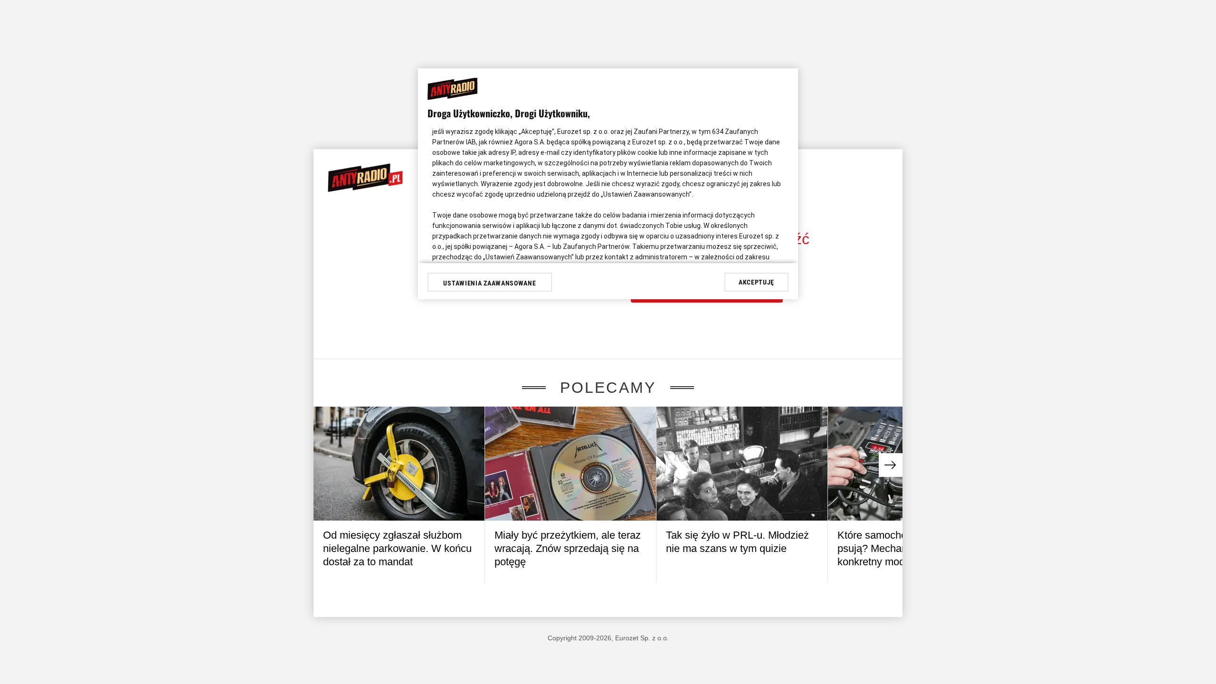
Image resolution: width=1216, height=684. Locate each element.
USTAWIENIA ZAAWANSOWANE (489, 283)
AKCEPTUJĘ (756, 282)
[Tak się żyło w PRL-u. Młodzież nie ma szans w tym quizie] (741, 464)
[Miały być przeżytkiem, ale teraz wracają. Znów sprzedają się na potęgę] (570, 464)
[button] (890, 465)
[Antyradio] (365, 190)
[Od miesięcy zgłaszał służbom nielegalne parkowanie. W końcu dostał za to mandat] (399, 464)
